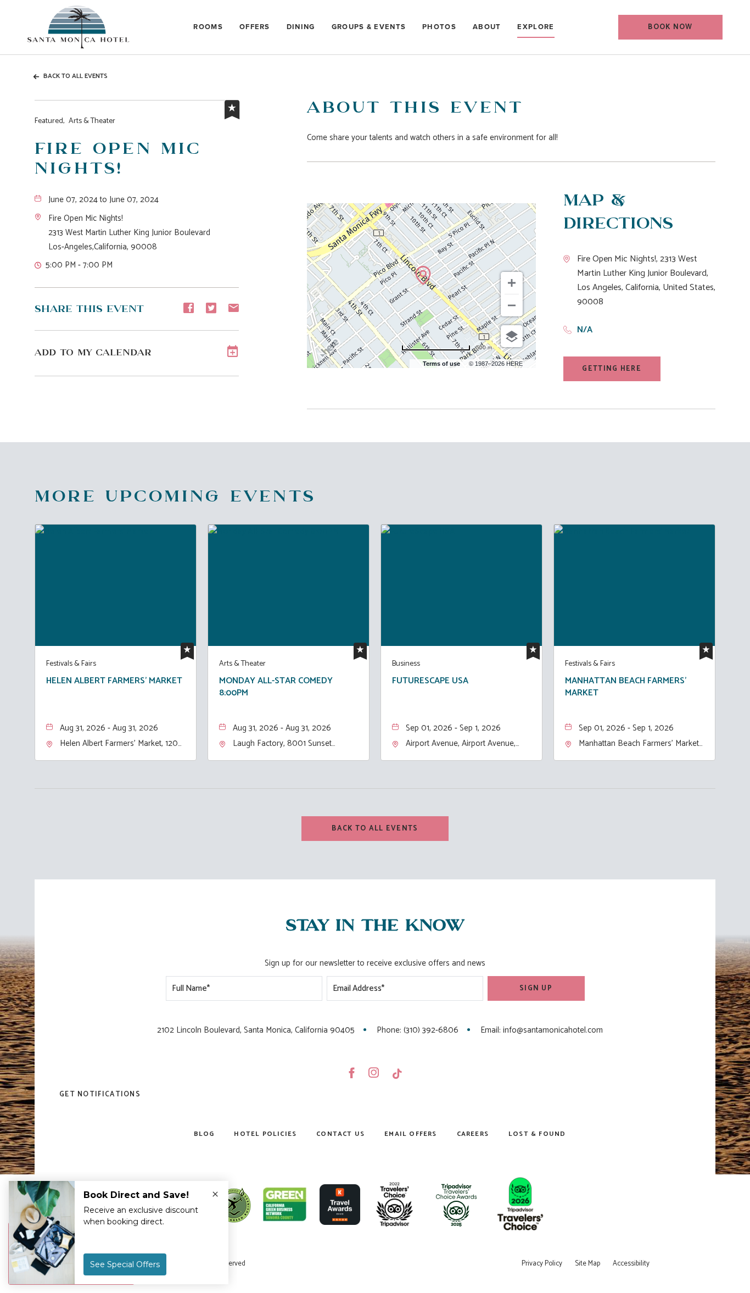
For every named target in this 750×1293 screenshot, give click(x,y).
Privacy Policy (542, 1263)
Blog (204, 1134)
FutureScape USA (430, 681)
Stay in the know (375, 926)
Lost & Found (537, 1134)
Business (406, 663)
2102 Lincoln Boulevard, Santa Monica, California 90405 (256, 1030)
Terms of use (441, 363)
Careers (473, 1134)
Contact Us (340, 1134)
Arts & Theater (75, 121)
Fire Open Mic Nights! (118, 159)
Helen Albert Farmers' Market (114, 681)
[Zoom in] (512, 283)
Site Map (587, 1263)
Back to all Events (75, 76)
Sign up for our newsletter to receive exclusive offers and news (375, 963)
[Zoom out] (512, 305)
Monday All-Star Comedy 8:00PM (276, 687)
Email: (490, 1030)
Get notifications (100, 1094)
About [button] (487, 26)
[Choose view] (512, 336)
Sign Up (535, 988)
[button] (670, 27)
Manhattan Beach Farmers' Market (625, 687)
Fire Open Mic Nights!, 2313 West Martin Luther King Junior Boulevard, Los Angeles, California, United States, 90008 (646, 280)
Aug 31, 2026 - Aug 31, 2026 (109, 728)
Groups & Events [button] (369, 26)
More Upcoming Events (175, 497)
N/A (584, 329)
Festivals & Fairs (71, 663)
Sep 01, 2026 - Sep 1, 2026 (453, 728)
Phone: (389, 1030)
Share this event (89, 309)
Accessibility (631, 1263)
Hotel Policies (265, 1134)
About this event (415, 108)
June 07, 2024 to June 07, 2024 (103, 200)
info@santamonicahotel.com (553, 1030)
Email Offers (410, 1134)
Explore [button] (535, 26)
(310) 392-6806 (431, 1030)
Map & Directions (618, 212)
